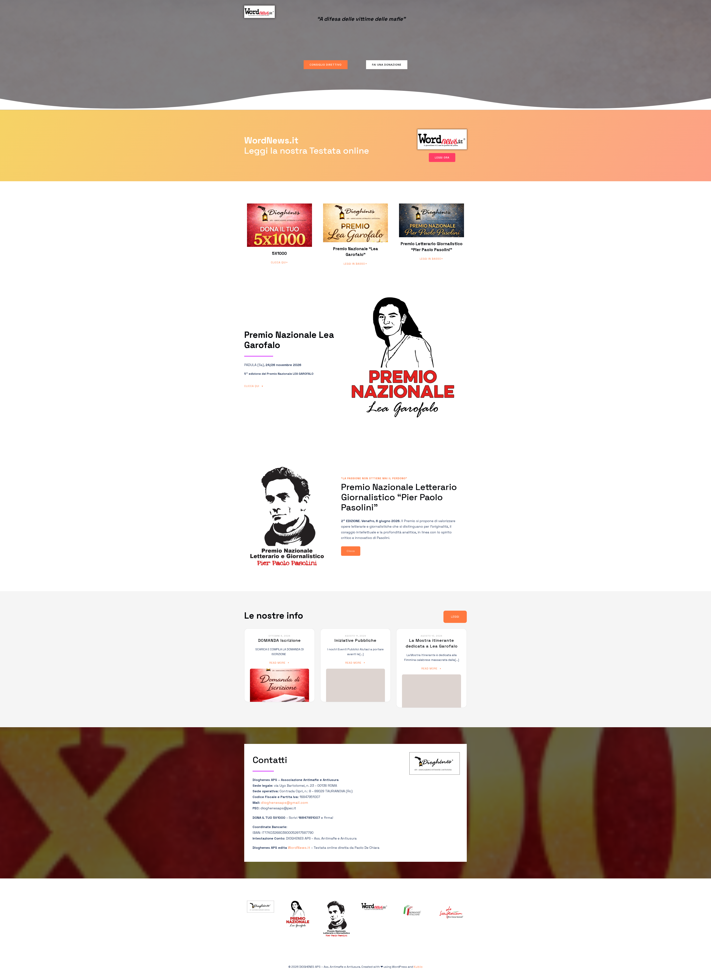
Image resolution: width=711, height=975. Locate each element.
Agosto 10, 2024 (431, 635)
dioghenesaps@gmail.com (284, 802)
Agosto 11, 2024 (355, 635)
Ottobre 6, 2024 (279, 635)
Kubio (418, 967)
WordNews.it (299, 847)
